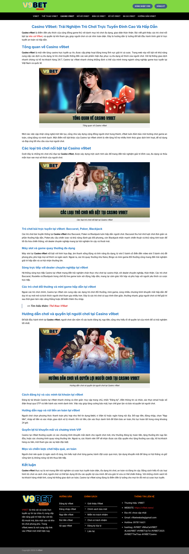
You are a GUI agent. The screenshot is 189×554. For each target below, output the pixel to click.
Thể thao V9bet (58, 305)
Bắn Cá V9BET (99, 16)
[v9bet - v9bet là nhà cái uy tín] (36, 6)
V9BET (36, 16)
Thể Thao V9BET (50, 16)
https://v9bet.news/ (144, 507)
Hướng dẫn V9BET (147, 16)
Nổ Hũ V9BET (83, 16)
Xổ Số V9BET (114, 16)
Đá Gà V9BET (129, 16)
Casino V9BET (67, 16)
